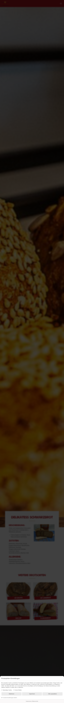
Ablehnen (11, 694)
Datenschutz (35, 701)
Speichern (32, 694)
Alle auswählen (52, 694)
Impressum (28, 701)
